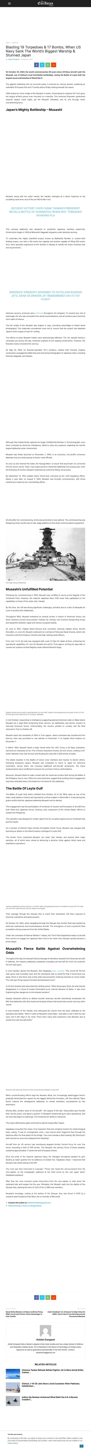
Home (8, 42)
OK (81, 1446)
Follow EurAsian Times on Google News (25, 1206)
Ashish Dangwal (13, 59)
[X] (42, 65)
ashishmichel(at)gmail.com (39, 1203)
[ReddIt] (53, 65)
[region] (45, 25)
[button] (9, 3)
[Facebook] (36, 65)
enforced (39, 313)
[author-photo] (45, 1336)
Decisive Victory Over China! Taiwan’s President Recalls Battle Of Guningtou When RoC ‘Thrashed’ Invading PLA (45, 212)
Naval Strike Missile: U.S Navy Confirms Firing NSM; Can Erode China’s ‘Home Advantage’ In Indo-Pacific (24, 1314)
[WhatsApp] (47, 65)
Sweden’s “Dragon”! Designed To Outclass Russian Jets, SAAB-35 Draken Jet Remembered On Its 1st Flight (45, 296)
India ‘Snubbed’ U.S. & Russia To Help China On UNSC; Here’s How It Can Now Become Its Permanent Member (66, 1314)
